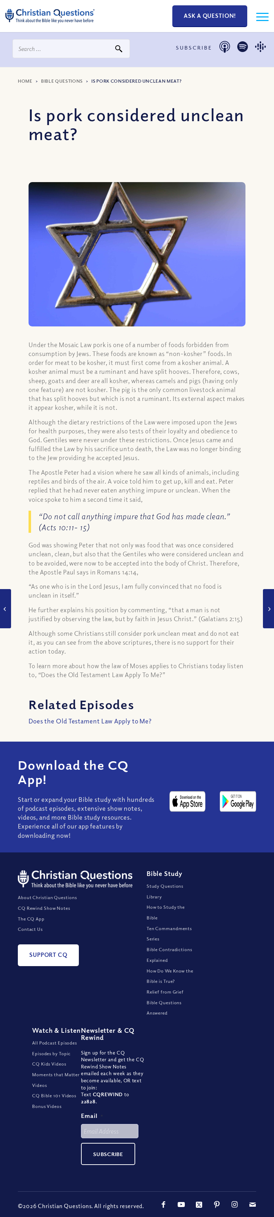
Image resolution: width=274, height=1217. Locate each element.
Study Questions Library (165, 891)
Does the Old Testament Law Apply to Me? (90, 721)
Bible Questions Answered (164, 1008)
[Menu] (259, 16)
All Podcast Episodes (54, 1043)
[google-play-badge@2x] (238, 801)
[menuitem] (259, 16)
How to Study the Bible (166, 912)
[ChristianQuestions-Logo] (50, 25)
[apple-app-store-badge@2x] (187, 801)
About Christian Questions (47, 897)
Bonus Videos (47, 1106)
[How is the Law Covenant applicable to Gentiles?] (5, 608)
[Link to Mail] (252, 1204)
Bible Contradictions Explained (169, 955)
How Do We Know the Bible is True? (170, 976)
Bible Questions (62, 81)
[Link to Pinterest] (217, 1204)
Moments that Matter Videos (56, 1080)
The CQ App (31, 919)
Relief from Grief (165, 992)
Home (25, 81)
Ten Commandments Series (169, 933)
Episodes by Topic (51, 1053)
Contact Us (30, 929)
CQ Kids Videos (49, 1064)
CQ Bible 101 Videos (54, 1095)
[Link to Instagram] (234, 1204)
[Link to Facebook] (163, 1204)
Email (92, 1115)
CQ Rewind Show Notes (44, 908)
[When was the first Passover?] (268, 608)
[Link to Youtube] (181, 1204)
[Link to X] (199, 1204)
